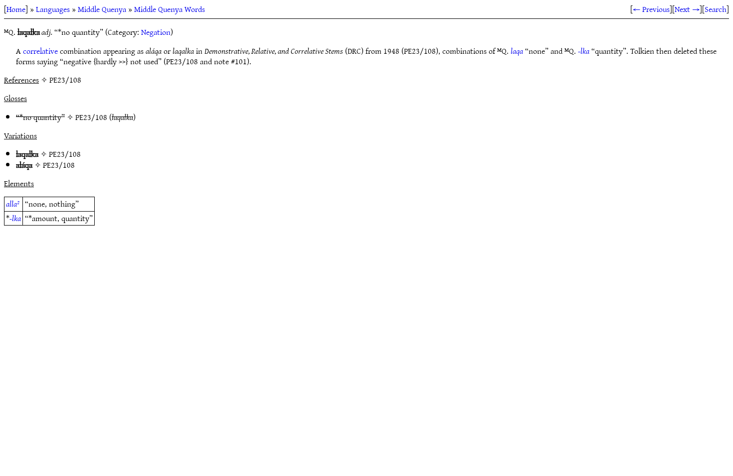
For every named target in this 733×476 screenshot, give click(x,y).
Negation (156, 32)
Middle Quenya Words (169, 9)
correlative (40, 51)
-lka (583, 51)
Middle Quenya (102, 9)
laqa (517, 51)
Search (716, 9)
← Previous (651, 9)
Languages (53, 9)
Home (15, 9)
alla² (12, 204)
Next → (687, 9)
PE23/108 (91, 117)
